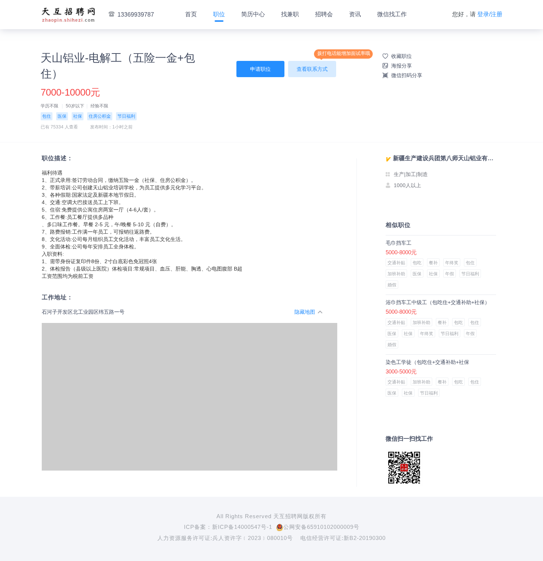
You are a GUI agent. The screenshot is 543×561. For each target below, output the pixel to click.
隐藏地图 (304, 312)
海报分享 (401, 66)
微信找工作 (392, 14)
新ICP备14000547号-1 (242, 527)
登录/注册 (489, 14)
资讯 (355, 14)
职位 (219, 14)
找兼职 (290, 14)
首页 (191, 14)
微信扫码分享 (406, 75)
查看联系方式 (312, 69)
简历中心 (253, 14)
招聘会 (324, 14)
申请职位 (260, 69)
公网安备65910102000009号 (321, 527)
